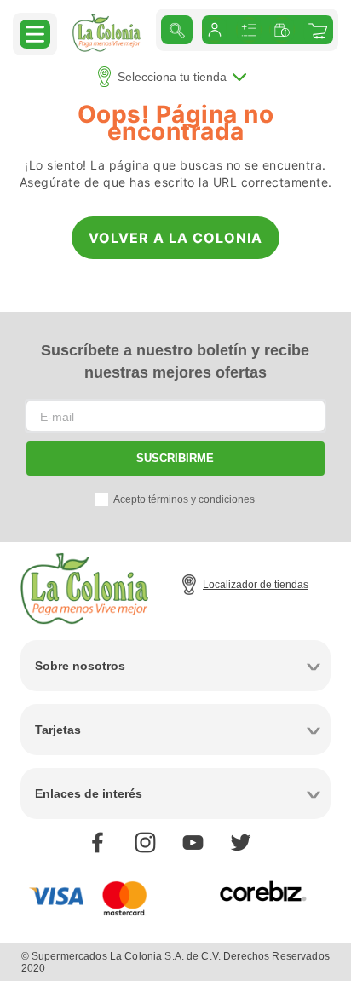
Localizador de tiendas (255, 585)
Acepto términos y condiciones (184, 499)
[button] (35, 33)
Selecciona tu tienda (172, 77)
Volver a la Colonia (175, 237)
